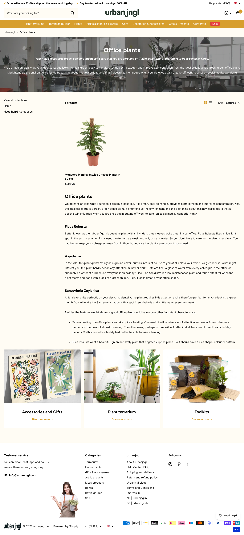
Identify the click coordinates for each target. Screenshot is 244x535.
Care (125, 23)
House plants (93, 467)
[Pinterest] (179, 464)
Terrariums (91, 462)
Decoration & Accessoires (148, 23)
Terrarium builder (59, 23)
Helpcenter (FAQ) (219, 3)
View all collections (15, 100)
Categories (93, 455)
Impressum (133, 492)
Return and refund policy (142, 477)
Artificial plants (94, 477)
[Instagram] (170, 464)
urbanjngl (9, 32)
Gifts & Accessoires (97, 472)
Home (7, 105)
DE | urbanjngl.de (137, 503)
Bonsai (89, 487)
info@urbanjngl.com (22, 475)
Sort (220, 102)
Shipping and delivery (140, 472)
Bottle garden (93, 492)
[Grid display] (205, 102)
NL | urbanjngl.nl (137, 498)
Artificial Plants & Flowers (102, 23)
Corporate (199, 23)
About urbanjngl (137, 462)
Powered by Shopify (66, 526)
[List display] (210, 102)
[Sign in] (228, 13)
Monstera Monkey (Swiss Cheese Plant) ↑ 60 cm (92, 176)
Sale (88, 498)
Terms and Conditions (140, 487)
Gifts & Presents (179, 23)
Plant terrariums (34, 23)
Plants (78, 23)
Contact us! (18, 111)
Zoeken (72, 13)
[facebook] (187, 464)
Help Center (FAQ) (138, 467)
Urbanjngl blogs (136, 482)
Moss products (94, 482)
